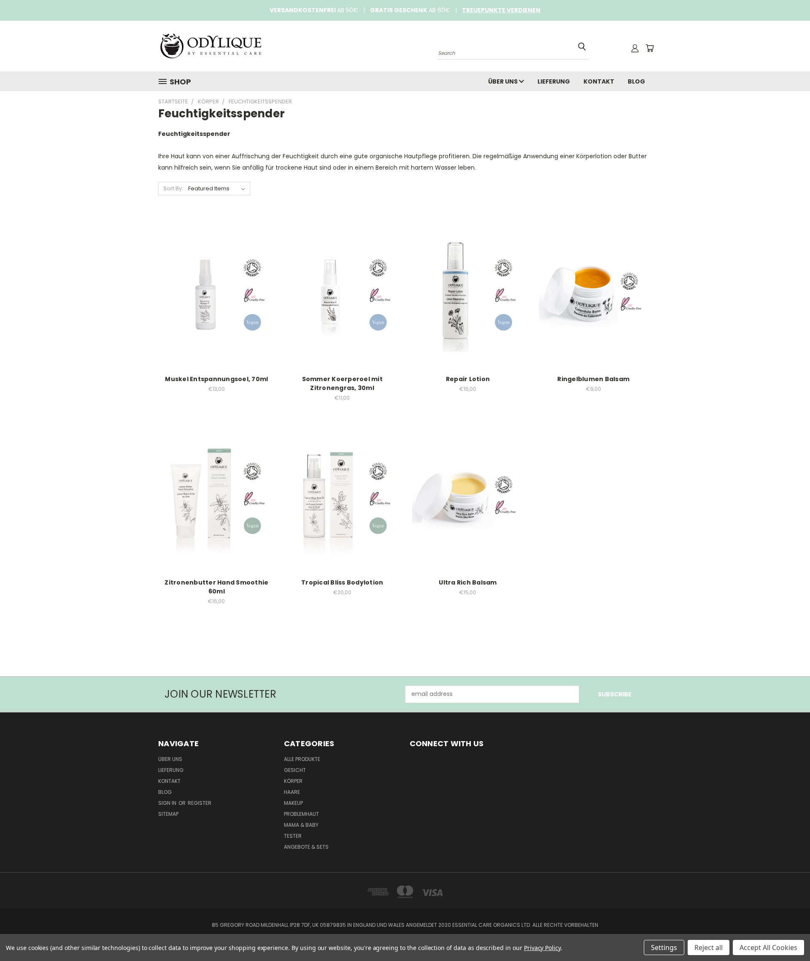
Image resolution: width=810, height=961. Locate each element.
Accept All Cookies (768, 947)
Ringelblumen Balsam (593, 379)
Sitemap (168, 814)
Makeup (293, 803)
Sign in (168, 803)
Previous (788, 934)
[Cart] (649, 48)
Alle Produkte (302, 759)
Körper (293, 781)
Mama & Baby (301, 824)
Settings (664, 947)
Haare (292, 792)
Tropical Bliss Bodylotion (342, 582)
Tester (293, 835)
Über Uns (503, 81)
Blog (636, 81)
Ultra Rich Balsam (468, 582)
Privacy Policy (542, 948)
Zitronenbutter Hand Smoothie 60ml (216, 587)
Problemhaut (301, 814)
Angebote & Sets (306, 846)
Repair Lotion (468, 379)
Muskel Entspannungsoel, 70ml (216, 379)
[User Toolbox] (635, 48)
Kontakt (598, 81)
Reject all (708, 947)
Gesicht (295, 770)
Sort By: (173, 188)
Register (199, 803)
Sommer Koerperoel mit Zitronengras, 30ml (342, 383)
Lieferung (553, 81)
